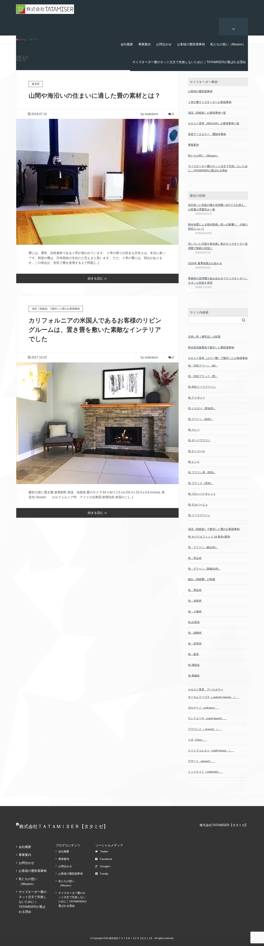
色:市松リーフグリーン (202, 386)
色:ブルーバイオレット (202, 493)
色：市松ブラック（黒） (203, 376)
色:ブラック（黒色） (200, 483)
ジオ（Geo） (197, 739)
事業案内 (144, 44)
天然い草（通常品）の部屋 (204, 336)
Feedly (104, 873)
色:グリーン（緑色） (200, 419)
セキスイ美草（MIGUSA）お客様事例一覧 (213, 123)
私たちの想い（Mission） (228, 44)
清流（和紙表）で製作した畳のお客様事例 (213, 529)
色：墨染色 (195, 590)
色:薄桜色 (194, 665)
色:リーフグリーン (199, 515)
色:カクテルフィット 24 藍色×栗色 (209, 536)
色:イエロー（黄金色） (202, 408)
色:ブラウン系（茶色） (202, 472)
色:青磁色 (194, 675)
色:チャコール (196, 451)
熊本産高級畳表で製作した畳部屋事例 (211, 347)
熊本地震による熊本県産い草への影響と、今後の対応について (218, 226)
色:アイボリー (196, 397)
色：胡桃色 (195, 632)
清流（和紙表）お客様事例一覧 (207, 112)
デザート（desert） (201, 761)
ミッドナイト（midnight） (205, 771)
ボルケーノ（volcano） (203, 707)
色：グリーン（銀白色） (203, 547)
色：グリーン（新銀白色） (204, 568)
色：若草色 (195, 643)
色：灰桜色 (195, 600)
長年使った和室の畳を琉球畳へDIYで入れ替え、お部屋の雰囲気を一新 (217, 207)
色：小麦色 (195, 611)
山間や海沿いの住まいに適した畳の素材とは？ (95, 95)
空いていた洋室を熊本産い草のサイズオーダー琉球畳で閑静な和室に (218, 246)
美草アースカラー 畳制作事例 (207, 134)
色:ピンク (194, 461)
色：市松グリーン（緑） (203, 365)
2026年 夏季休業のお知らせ (205, 263)
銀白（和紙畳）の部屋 (201, 579)
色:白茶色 (194, 622)
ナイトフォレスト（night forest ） (211, 750)
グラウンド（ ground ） (205, 729)
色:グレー (194, 429)
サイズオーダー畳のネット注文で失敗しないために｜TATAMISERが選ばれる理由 (189, 62)
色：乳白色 (195, 558)
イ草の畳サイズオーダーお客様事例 (209, 102)
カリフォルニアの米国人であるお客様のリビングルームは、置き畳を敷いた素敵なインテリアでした (95, 329)
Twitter (104, 851)
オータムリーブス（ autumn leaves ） (213, 697)
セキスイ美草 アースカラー (205, 689)
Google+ (105, 866)
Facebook (106, 858)
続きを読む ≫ (97, 278)
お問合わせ (164, 44)
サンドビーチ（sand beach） (207, 718)
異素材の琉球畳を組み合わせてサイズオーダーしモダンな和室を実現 (218, 280)
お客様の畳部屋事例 (191, 44)
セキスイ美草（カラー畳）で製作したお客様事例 (218, 358)
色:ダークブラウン (199, 440)
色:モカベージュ (198, 504)
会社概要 (127, 44)
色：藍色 (193, 654)
